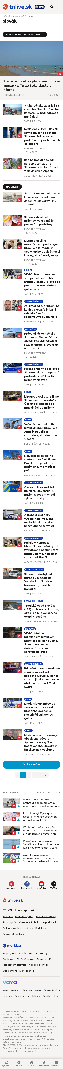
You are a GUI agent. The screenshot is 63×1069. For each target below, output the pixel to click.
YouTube (41, 888)
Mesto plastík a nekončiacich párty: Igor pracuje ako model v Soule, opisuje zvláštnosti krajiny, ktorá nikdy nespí (42, 248)
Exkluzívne (30, 329)
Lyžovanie (30, 629)
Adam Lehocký (32, 656)
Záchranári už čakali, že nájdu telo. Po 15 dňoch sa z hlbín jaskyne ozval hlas (40, 830)
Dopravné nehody (34, 569)
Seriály (46, 996)
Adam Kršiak (31, 176)
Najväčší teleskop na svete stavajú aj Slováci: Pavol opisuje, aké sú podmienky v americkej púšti (41, 463)
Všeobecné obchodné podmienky (38, 922)
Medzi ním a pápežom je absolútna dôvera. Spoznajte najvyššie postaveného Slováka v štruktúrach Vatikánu (41, 742)
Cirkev (28, 730)
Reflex (28, 420)
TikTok (53, 888)
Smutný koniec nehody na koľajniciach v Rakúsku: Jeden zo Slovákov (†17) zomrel (42, 199)
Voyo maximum (11, 990)
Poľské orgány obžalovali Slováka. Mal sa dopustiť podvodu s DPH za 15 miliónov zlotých (41, 374)
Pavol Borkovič (33, 475)
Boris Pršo (30, 444)
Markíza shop (26, 970)
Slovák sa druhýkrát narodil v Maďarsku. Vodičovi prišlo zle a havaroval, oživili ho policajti (38, 581)
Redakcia (40, 928)
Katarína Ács (31, 321)
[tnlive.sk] (17, 7)
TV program (9, 953)
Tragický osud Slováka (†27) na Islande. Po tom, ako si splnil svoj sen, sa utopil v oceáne (41, 611)
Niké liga (7, 996)
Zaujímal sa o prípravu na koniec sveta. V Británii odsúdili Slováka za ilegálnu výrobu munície (42, 311)
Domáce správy (24, 916)
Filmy (55, 996)
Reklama (42, 959)
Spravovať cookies (13, 934)
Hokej (28, 270)
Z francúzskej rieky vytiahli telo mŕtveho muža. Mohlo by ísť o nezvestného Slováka (39, 520)
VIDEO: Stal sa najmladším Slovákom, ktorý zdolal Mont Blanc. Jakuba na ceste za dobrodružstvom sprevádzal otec (41, 642)
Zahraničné (18, 16)
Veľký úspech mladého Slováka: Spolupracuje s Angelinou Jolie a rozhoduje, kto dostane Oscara (40, 432)
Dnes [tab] (40, 792)
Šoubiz (22, 953)
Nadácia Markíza (38, 964)
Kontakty (8, 916)
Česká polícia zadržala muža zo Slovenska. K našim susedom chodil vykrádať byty (40, 493)
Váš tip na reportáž (21, 910)
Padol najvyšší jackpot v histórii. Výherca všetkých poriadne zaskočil (40, 816)
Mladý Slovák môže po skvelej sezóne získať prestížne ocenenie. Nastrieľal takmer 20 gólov (39, 711)
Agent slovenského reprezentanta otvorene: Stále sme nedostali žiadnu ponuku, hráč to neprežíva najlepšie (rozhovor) (41, 858)
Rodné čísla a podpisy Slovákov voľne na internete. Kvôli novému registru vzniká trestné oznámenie (41, 844)
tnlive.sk (7, 16)
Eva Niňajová (32, 530)
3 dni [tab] (49, 792)
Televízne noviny (32, 990)
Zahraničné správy (46, 916)
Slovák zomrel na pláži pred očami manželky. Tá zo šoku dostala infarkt (31, 85)
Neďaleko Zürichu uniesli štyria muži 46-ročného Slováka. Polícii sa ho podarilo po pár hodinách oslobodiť (42, 136)
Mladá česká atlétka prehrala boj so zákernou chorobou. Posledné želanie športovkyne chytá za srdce (41, 803)
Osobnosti (8, 959)
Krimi (27, 392)
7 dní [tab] (57, 792)
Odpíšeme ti (10, 970)
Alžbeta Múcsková (35, 621)
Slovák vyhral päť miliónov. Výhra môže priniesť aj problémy (39, 220)
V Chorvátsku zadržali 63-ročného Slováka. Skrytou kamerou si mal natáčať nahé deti (42, 111)
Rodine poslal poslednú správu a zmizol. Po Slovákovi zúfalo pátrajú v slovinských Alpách (41, 165)
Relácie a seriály (38, 953)
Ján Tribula (31, 754)
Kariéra (53, 959)
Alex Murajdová (33, 412)
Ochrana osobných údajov (18, 928)
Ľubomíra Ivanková (14, 95)
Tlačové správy (25, 959)
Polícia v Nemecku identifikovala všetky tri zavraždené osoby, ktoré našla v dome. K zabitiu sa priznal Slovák (41, 550)
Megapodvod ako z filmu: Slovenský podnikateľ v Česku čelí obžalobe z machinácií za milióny (41, 402)
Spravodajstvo (52, 990)
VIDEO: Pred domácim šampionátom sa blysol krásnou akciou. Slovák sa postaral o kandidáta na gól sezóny (42, 282)
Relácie (36, 996)
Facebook (27, 888)
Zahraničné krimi (33, 301)
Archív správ (9, 922)
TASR (26, 121)
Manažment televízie (14, 964)
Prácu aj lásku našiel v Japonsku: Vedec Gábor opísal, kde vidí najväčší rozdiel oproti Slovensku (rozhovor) (41, 341)
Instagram (11, 888)
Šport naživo (22, 996)
